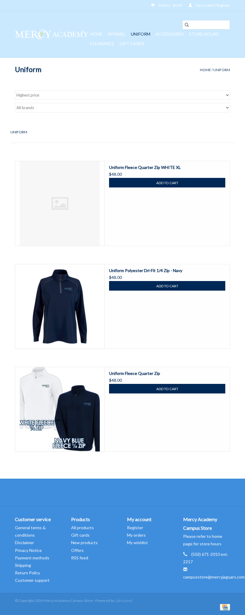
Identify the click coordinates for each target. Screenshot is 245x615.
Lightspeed (123, 600)
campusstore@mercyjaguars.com (214, 576)
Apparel (117, 33)
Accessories (169, 33)
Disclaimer (24, 542)
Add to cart (167, 183)
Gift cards (132, 43)
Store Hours (203, 33)
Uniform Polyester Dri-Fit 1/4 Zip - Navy (145, 270)
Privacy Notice (28, 550)
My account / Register (212, 5)
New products (84, 542)
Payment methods (32, 557)
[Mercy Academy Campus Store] (51, 34)
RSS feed (79, 557)
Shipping (23, 565)
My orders (136, 535)
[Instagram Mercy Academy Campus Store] (128, 492)
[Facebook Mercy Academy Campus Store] (117, 492)
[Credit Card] (224, 607)
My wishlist (137, 542)
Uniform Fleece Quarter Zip (134, 373)
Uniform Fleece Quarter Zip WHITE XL (145, 167)
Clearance (102, 43)
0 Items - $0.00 (170, 5)
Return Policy (27, 572)
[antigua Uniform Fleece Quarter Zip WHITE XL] (60, 203)
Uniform (140, 33)
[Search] (186, 25)
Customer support (32, 580)
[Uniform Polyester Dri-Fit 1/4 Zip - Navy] (60, 306)
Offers (77, 550)
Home (96, 33)
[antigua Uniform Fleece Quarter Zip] (60, 409)
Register (135, 527)
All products (82, 527)
